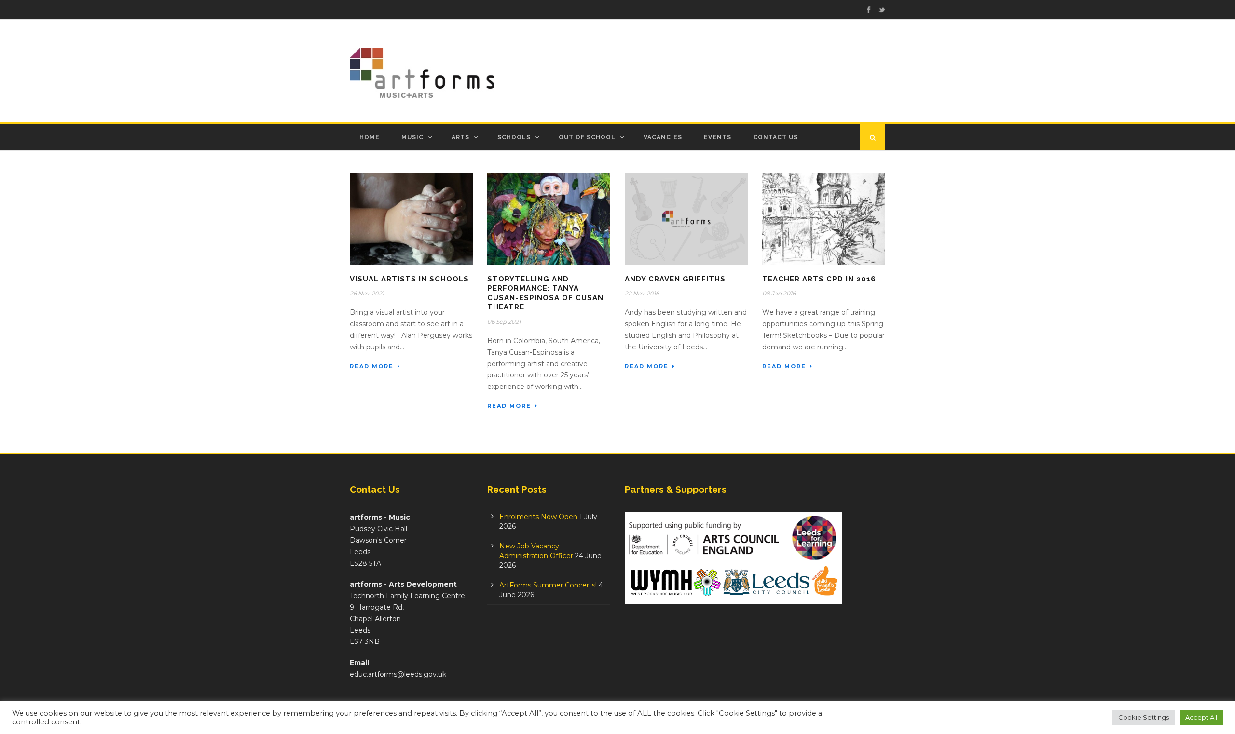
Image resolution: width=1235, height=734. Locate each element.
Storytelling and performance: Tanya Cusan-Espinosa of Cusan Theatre (545, 293)
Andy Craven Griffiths (675, 279)
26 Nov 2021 (367, 293)
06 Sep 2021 (504, 321)
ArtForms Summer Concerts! (548, 585)
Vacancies (663, 137)
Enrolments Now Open (538, 516)
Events (717, 137)
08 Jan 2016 (779, 293)
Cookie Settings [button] (1143, 717)
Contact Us (775, 137)
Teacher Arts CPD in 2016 (819, 279)
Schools (514, 137)
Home (369, 137)
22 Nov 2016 (642, 293)
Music (412, 137)
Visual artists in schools (409, 279)
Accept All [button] (1201, 717)
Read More (372, 366)
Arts (460, 137)
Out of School (587, 137)
